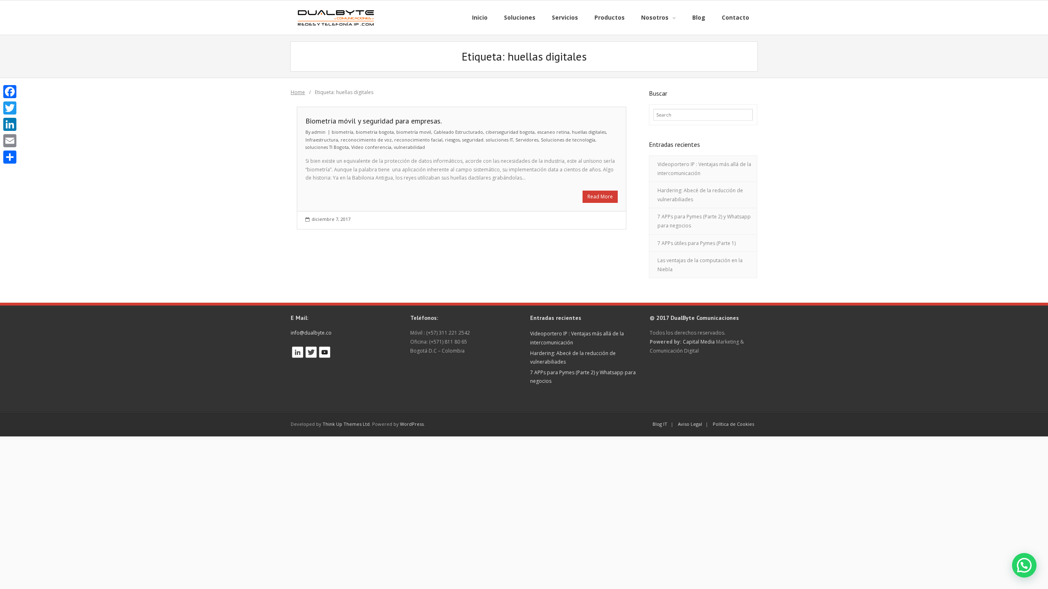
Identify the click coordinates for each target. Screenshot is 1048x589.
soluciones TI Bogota (327, 147)
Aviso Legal (690, 424)
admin (318, 132)
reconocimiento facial (418, 140)
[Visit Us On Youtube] (324, 349)
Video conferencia (371, 147)
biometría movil (413, 132)
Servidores (526, 140)
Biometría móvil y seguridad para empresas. (373, 121)
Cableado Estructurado (458, 132)
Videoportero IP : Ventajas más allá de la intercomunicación (704, 169)
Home (298, 92)
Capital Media (699, 341)
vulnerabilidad (409, 147)
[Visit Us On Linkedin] (297, 349)
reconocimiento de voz (366, 140)
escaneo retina (553, 132)
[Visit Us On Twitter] (311, 349)
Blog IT (660, 424)
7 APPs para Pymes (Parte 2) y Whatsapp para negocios (704, 221)
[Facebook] (10, 91)
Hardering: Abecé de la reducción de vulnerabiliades (700, 195)
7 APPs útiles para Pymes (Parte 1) (696, 243)
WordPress (412, 424)
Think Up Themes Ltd (346, 424)
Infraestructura (321, 140)
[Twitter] (10, 108)
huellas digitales (589, 132)
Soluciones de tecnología (568, 140)
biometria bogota (375, 132)
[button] (1024, 565)
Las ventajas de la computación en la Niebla (700, 265)
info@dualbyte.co (311, 332)
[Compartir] (10, 157)
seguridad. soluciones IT (487, 140)
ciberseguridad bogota (510, 132)
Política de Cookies (733, 424)
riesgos (452, 140)
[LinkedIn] (10, 124)
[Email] (10, 141)
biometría (342, 132)
